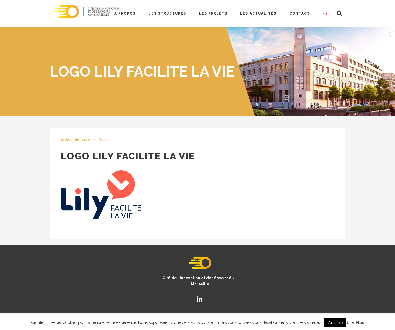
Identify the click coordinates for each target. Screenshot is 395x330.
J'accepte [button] (335, 323)
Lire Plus (355, 322)
